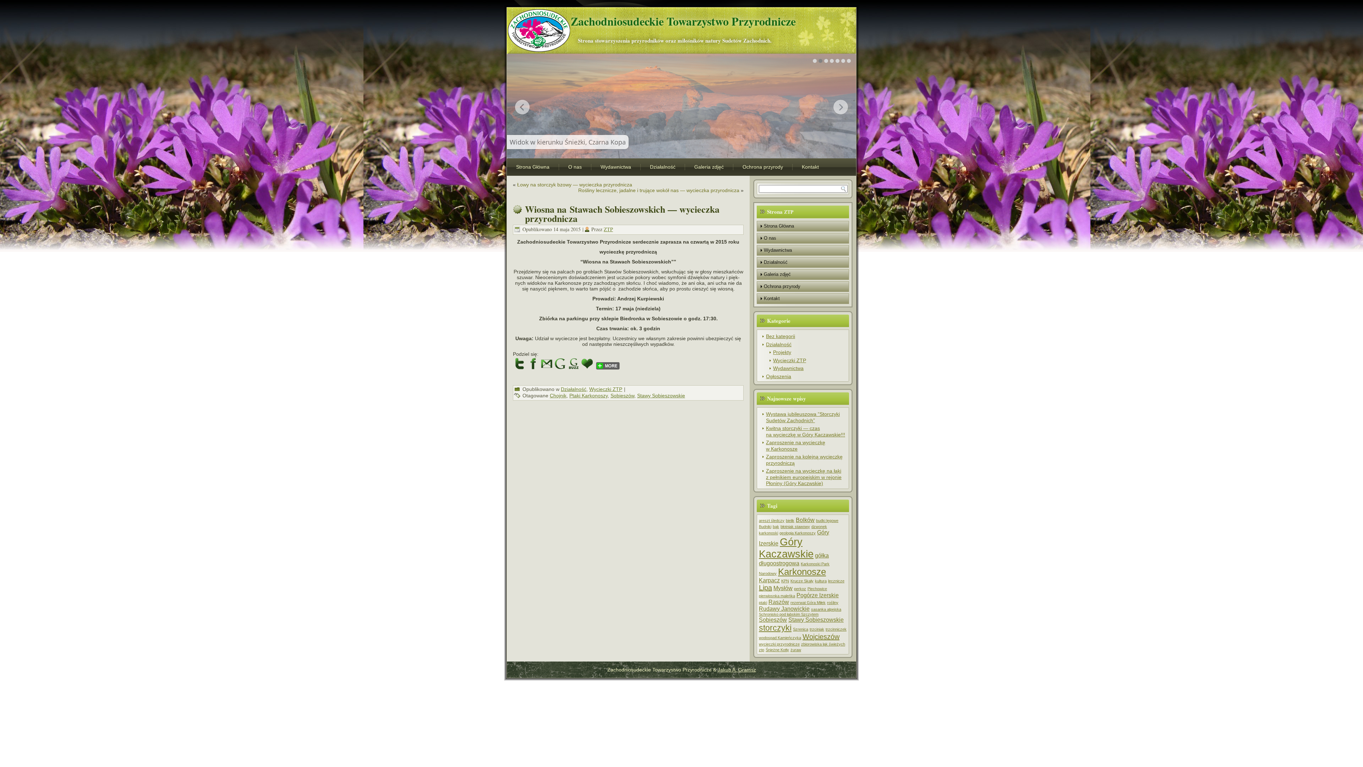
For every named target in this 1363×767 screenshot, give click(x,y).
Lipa (765, 588)
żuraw (795, 650)
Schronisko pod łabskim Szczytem (789, 614)
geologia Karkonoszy (797, 533)
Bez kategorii (780, 336)
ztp (761, 650)
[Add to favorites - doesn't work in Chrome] (587, 363)
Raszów (778, 602)
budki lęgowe (827, 520)
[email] (546, 363)
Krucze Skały (802, 581)
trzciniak (817, 629)
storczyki (775, 627)
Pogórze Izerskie (818, 595)
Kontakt (810, 167)
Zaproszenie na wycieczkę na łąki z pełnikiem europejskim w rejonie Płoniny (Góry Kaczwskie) (804, 477)
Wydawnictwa (616, 167)
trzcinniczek (836, 629)
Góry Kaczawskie (786, 548)
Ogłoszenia (778, 376)
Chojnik (558, 395)
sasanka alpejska (826, 609)
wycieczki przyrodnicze (779, 644)
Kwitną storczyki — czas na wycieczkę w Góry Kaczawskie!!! (805, 431)
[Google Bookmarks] (560, 363)
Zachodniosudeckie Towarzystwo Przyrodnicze (683, 21)
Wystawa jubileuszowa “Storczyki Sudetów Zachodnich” (803, 417)
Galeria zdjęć (709, 167)
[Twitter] (519, 363)
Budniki (765, 526)
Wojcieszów (821, 637)
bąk (776, 526)
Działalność (662, 167)
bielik (790, 520)
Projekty (782, 352)
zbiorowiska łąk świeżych (823, 644)
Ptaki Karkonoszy (588, 395)
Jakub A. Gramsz (737, 670)
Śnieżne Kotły (777, 650)
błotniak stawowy (795, 526)
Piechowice (817, 589)
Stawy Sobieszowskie (661, 395)
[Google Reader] (573, 363)
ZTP (608, 229)
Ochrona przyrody (763, 167)
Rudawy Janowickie (784, 608)
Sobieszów (622, 395)
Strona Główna (532, 167)
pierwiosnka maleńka (777, 596)
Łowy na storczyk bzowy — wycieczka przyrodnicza (574, 184)
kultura (821, 581)
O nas (575, 167)
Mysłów (783, 588)
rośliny (832, 602)
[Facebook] (533, 363)
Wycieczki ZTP (605, 389)
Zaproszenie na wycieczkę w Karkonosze (795, 446)
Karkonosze (802, 572)
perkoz (800, 589)
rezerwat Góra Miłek (808, 602)
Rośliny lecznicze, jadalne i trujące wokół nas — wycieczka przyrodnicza (658, 190)
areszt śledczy (771, 520)
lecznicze (836, 581)
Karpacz (769, 580)
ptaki (763, 602)
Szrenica (800, 629)
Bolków (805, 520)
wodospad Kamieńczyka (780, 638)
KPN (785, 581)
